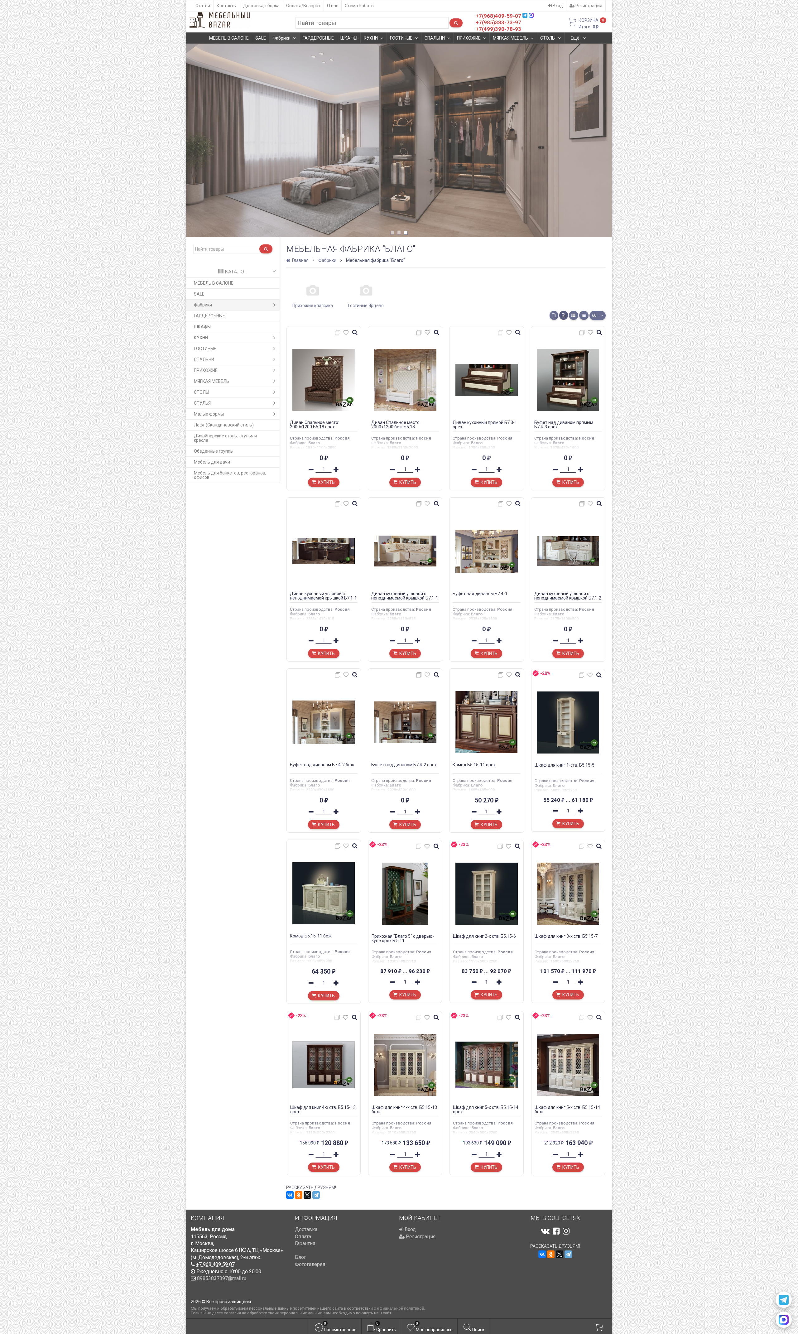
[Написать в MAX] (784, 1320)
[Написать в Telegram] (784, 1300)
